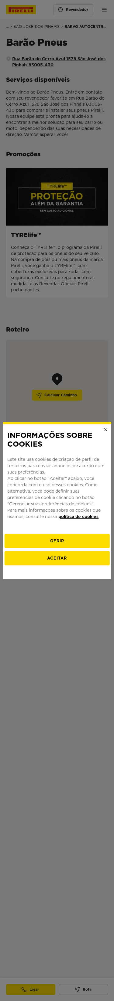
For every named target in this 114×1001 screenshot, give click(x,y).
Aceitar (57, 558)
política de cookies (78, 516)
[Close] (105, 429)
